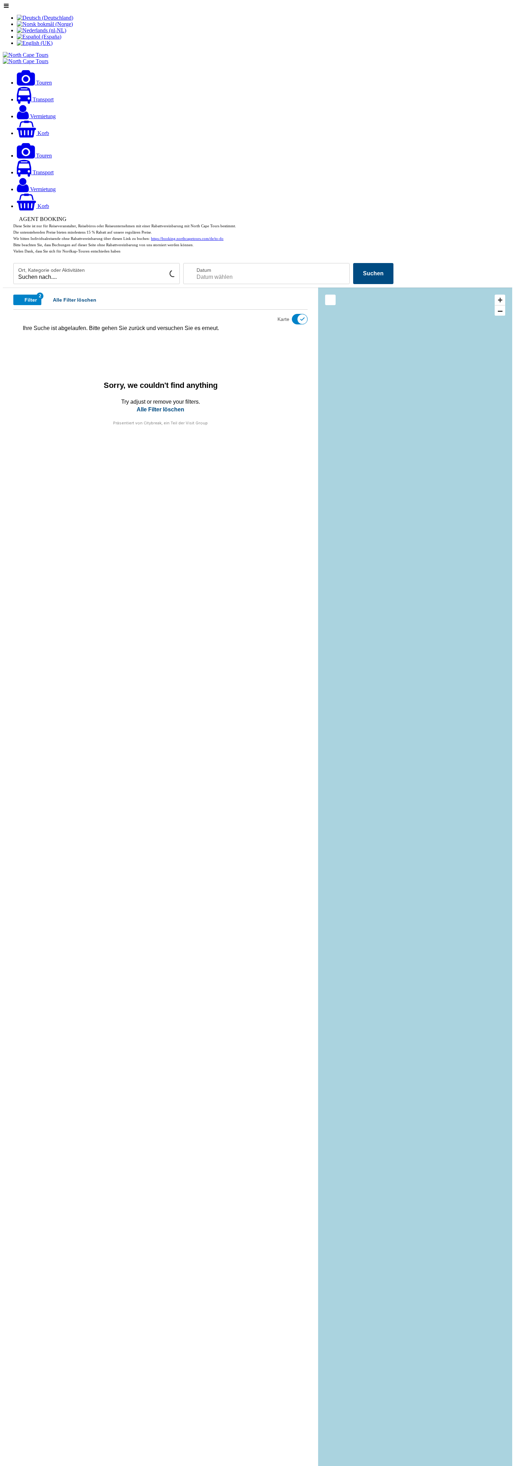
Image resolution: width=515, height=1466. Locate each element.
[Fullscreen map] (330, 300)
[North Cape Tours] (25, 55)
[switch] (295, 319)
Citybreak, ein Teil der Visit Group (176, 423)
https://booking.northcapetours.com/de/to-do (187, 239)
